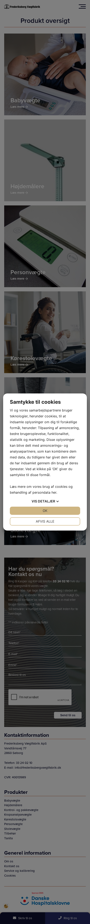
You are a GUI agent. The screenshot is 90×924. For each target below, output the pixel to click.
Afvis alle (45, 521)
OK (45, 511)
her (53, 492)
